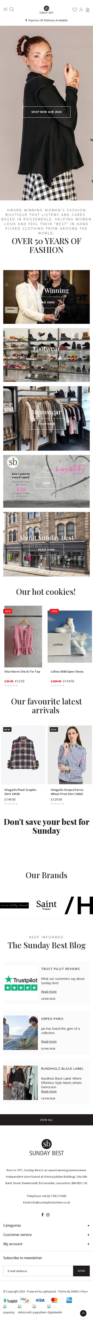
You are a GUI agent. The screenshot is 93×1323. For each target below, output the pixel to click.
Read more (49, 992)
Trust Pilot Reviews (60, 969)
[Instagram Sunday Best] (48, 1215)
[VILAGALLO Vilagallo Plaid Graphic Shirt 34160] (23, 755)
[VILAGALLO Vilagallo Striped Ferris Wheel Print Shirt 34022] (70, 755)
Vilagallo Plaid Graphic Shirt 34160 (20, 792)
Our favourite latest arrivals (46, 705)
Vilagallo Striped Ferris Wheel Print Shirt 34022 (67, 792)
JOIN (46, 483)
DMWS (75, 1291)
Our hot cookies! (45, 591)
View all (46, 1120)
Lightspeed (49, 1291)
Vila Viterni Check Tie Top (22, 671)
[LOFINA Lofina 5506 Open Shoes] (70, 636)
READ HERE (46, 302)
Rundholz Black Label (62, 1068)
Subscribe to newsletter (22, 1257)
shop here (46, 424)
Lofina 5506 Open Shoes (67, 671)
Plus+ (84, 1291)
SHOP (46, 360)
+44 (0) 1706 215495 (54, 1196)
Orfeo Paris (52, 1018)
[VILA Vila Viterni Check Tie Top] (23, 636)
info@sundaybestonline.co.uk (50, 1202)
